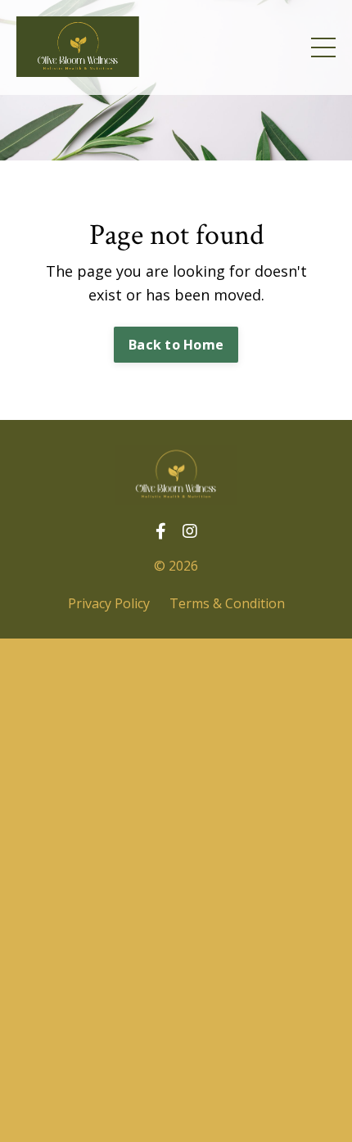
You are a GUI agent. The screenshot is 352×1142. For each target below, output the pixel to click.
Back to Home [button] (176, 345)
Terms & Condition (227, 603)
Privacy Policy (109, 603)
